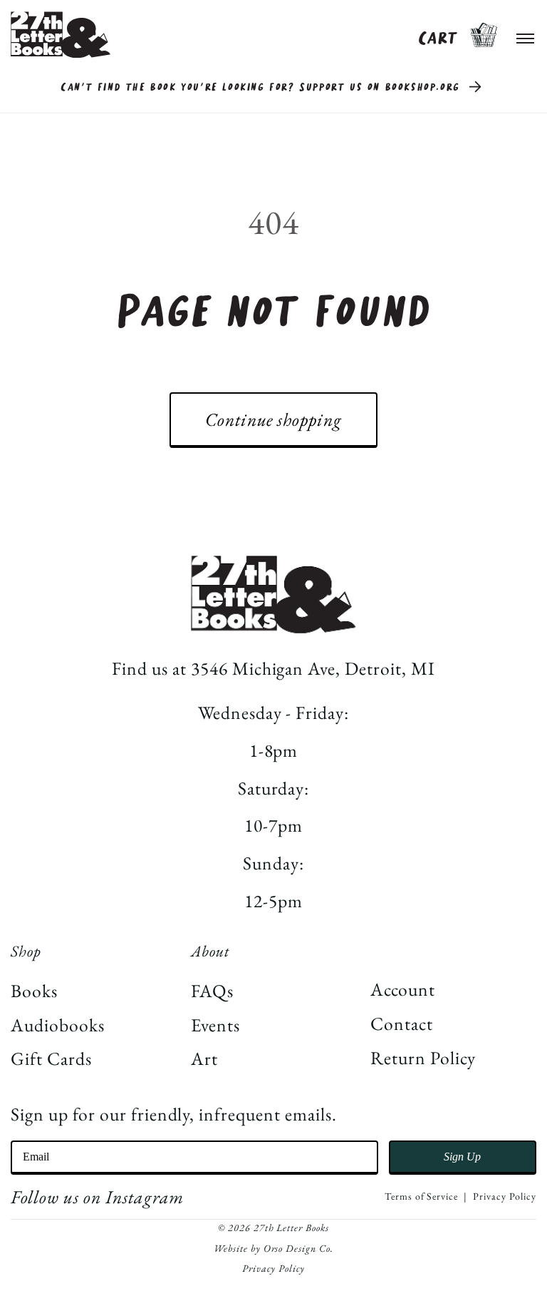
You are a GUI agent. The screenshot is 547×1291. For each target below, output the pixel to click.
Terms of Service (421, 1196)
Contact (401, 1023)
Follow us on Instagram (97, 1197)
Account (402, 989)
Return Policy (422, 1058)
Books (34, 991)
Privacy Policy (504, 1196)
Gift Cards (51, 1058)
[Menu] (525, 35)
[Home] (60, 34)
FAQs (212, 991)
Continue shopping (273, 419)
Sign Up (462, 1156)
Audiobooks (58, 1025)
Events (215, 1025)
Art (204, 1058)
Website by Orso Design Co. (273, 1248)
